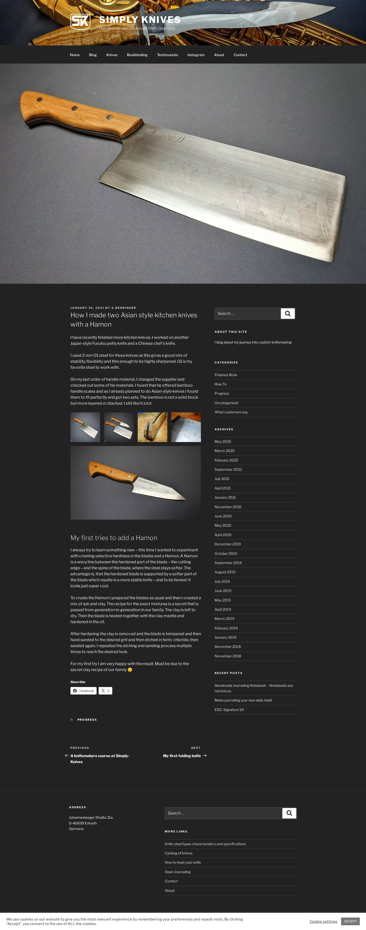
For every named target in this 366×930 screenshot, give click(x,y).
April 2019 (223, 609)
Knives (112, 55)
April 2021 (223, 488)
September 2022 (228, 469)
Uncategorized (226, 403)
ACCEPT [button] (350, 921)
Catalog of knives (178, 853)
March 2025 (225, 451)
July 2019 (222, 581)
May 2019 (223, 600)
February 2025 (226, 460)
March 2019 (224, 618)
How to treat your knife (183, 862)
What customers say (231, 412)
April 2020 (223, 535)
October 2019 (226, 553)
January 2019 (225, 637)
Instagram (196, 55)
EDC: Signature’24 (229, 709)
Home (75, 55)
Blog (93, 55)
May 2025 (223, 441)
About (219, 55)
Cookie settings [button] (323, 921)
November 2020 (228, 507)
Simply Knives (140, 19)
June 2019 (223, 590)
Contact (240, 55)
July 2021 (222, 478)
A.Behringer (123, 308)
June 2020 (223, 516)
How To (221, 384)
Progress (87, 719)
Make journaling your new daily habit (243, 700)
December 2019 (228, 544)
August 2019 (225, 572)
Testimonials (167, 55)
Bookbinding (137, 55)
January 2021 (225, 497)
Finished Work (226, 375)
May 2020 (223, 525)
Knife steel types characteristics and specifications (205, 844)
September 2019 (228, 563)
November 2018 (228, 656)
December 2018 (228, 646)
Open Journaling (177, 872)
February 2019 (226, 628)
